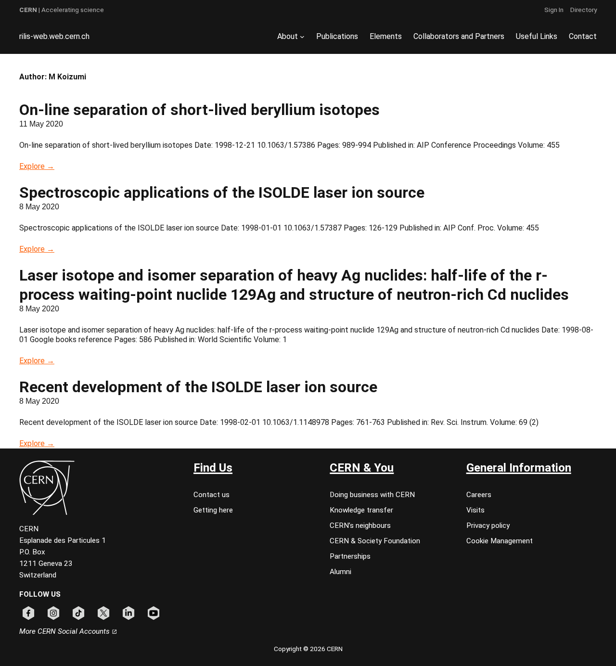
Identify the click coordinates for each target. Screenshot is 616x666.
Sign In (554, 9)
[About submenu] (302, 36)
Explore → (36, 166)
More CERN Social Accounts (65, 631)
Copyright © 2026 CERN (308, 649)
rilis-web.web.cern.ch (54, 36)
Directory (583, 9)
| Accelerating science (61, 9)
